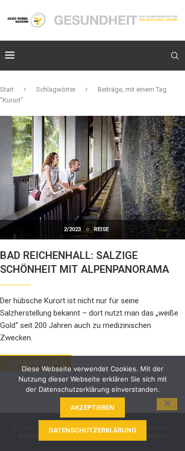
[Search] (175, 56)
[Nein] (167, 404)
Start (7, 89)
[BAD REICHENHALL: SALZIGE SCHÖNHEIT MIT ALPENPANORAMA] (92, 177)
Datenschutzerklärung (92, 430)
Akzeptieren (92, 407)
